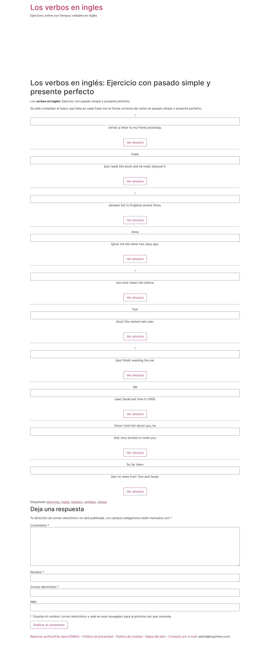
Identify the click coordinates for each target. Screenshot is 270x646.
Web (33, 601)
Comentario (39, 525)
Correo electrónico (44, 586)
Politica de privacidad (98, 636)
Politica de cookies (129, 636)
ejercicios (53, 502)
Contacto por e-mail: (182, 636)
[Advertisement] (135, 51)
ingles (65, 502)
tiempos (76, 502)
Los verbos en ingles (66, 7)
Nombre (37, 572)
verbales (90, 502)
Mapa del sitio (155, 636)
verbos (102, 502)
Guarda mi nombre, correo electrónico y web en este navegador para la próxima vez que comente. (103, 616)
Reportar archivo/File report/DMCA (55, 636)
